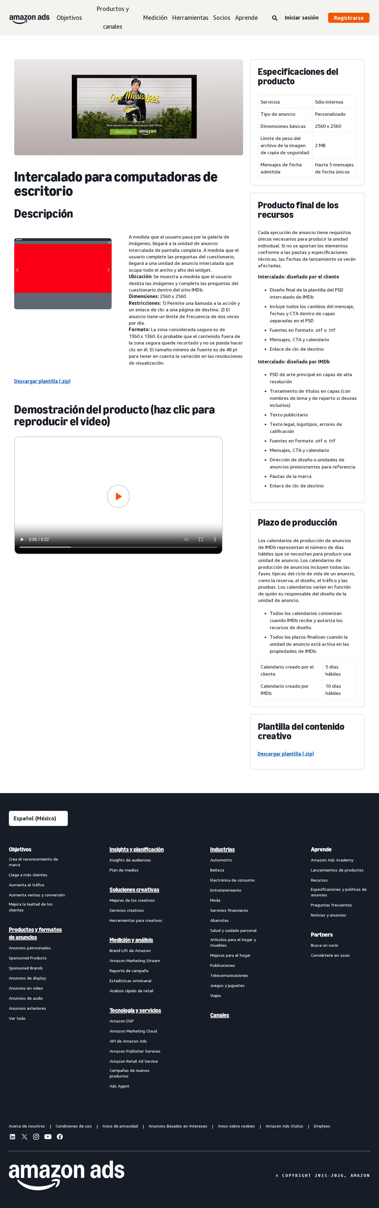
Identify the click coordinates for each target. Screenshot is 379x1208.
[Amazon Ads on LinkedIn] (12, 1137)
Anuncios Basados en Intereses (178, 1125)
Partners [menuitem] (322, 934)
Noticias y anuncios (328, 914)
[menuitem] (38, 968)
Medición (155, 17)
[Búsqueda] (274, 18)
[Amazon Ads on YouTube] (48, 1137)
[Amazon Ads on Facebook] (59, 1137)
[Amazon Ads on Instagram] (36, 1137)
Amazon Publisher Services (135, 1051)
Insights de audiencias (130, 859)
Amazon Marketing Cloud (133, 1030)
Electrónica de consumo (232, 879)
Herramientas (190, 17)
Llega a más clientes (28, 874)
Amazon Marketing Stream (135, 960)
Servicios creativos (127, 910)
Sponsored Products (28, 957)
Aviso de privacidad (120, 1125)
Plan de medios (124, 869)
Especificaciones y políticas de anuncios (339, 892)
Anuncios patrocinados (30, 947)
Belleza (217, 869)
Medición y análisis (131, 939)
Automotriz (221, 859)
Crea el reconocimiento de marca (33, 861)
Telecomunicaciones (229, 975)
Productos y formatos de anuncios (35, 933)
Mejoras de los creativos (132, 900)
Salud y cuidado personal (233, 930)
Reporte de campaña (129, 970)
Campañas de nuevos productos (130, 1073)
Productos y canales (113, 17)
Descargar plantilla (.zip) (42, 381)
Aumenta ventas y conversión (37, 894)
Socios (221, 17)
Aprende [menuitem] (321, 849)
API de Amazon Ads (128, 1040)
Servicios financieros (229, 910)
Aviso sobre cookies (236, 1125)
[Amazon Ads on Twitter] (24, 1137)
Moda (215, 900)
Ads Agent (119, 1085)
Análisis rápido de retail (131, 990)
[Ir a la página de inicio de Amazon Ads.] (66, 1175)
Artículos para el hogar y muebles (233, 942)
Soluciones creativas (134, 889)
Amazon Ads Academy (332, 859)
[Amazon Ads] (24, 18)
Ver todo (17, 1018)
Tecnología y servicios (135, 1010)
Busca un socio (324, 945)
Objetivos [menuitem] (20, 849)
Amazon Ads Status (284, 1125)
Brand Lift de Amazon (130, 950)
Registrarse (349, 18)
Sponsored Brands (26, 967)
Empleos (322, 1125)
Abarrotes (219, 920)
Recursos (319, 879)
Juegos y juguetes (227, 985)
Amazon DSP (122, 1020)
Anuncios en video (26, 987)
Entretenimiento (225, 890)
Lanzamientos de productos (337, 869)
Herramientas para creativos (136, 920)
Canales (219, 1015)
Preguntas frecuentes (331, 904)
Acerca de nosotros (27, 1125)
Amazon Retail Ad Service (134, 1061)
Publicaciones (222, 965)
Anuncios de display (27, 977)
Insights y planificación (137, 849)
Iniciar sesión (302, 17)
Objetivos (69, 17)
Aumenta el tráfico (26, 884)
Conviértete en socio (330, 955)
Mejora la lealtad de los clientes (31, 906)
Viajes (215, 995)
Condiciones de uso (74, 1125)
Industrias (222, 849)
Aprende (246, 17)
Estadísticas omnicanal (131, 980)
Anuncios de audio (26, 998)
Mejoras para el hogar (230, 955)
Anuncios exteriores (27, 1008)
